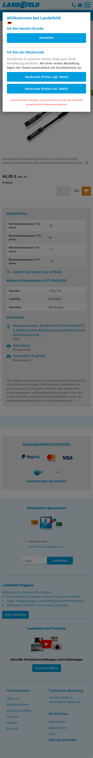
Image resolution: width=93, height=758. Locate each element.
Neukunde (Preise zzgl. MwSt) (46, 77)
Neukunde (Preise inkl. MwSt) (46, 89)
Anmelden (46, 38)
